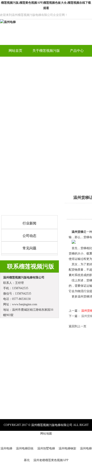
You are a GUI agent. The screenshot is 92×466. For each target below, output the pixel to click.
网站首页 (15, 51)
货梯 (80, 231)
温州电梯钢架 (67, 448)
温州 (75, 231)
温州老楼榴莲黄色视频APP (50, 460)
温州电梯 (6, 448)
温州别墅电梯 (46, 448)
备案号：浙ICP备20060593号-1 (37, 436)
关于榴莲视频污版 (46, 51)
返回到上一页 (77, 326)
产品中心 (77, 51)
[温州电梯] (8, 22)
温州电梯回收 (25, 448)
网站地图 (46, 433)
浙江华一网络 (82, 436)
